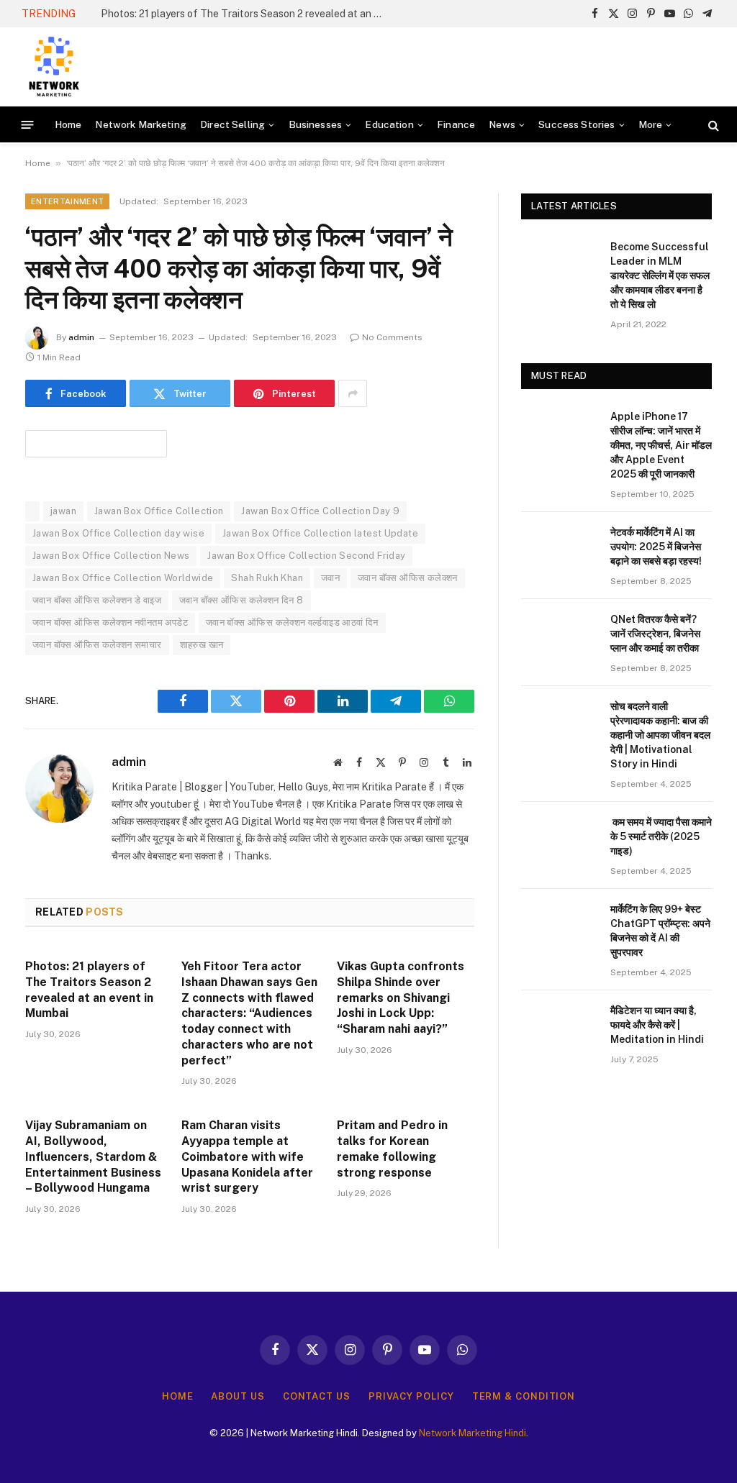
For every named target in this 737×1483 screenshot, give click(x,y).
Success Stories (576, 124)
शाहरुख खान (202, 644)
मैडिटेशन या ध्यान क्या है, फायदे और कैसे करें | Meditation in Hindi (657, 1025)
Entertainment (67, 201)
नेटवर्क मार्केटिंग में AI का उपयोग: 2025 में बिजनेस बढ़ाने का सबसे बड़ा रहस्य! (656, 546)
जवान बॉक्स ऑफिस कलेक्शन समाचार (97, 644)
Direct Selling (232, 124)
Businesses (316, 124)
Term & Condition (524, 1396)
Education (389, 124)
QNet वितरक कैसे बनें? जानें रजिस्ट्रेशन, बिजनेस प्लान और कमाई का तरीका (655, 633)
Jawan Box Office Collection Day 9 (320, 511)
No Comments (392, 337)
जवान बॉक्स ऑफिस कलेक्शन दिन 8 (241, 600)
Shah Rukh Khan (266, 577)
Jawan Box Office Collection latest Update (320, 533)
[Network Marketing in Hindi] (54, 66)
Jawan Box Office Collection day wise (118, 533)
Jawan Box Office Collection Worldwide (122, 577)
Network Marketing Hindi (472, 1433)
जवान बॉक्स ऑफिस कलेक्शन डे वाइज (96, 600)
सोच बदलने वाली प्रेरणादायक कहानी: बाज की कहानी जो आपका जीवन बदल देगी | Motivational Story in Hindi (660, 735)
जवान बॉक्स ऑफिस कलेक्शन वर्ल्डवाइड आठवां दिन (292, 622)
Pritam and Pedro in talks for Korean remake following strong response (392, 1148)
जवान (330, 577)
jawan (63, 511)
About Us (237, 1396)
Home (68, 124)
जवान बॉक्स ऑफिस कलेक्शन (408, 577)
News (502, 124)
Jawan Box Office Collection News (110, 555)
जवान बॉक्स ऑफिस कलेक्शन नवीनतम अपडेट (110, 622)
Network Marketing (140, 124)
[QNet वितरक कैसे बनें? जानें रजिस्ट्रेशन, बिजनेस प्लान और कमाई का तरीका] (559, 637)
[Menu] (28, 124)
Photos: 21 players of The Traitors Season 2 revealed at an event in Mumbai (245, 13)
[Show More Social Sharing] (352, 393)
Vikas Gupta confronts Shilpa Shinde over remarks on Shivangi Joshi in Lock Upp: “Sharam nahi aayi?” (400, 997)
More (650, 124)
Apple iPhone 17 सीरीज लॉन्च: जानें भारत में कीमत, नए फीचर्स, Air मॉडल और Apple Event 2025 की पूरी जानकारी (661, 445)
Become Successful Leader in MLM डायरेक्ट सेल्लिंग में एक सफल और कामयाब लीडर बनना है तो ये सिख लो (660, 275)
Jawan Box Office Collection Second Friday (306, 555)
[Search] (712, 125)
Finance (456, 124)
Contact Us (317, 1396)
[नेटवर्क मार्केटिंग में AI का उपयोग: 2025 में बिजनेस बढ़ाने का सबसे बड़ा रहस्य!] (559, 550)
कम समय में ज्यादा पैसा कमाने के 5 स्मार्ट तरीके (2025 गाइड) (661, 836)
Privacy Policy (411, 1396)
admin (81, 337)
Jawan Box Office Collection (159, 511)
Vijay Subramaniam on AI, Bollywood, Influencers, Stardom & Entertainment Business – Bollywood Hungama (93, 1156)
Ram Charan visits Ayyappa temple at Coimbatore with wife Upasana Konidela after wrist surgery (247, 1156)
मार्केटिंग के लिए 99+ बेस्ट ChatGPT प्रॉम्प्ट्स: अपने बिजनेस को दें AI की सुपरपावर (660, 930)
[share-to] (96, 443)
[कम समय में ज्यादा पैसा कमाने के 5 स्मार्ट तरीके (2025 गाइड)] (559, 839)
